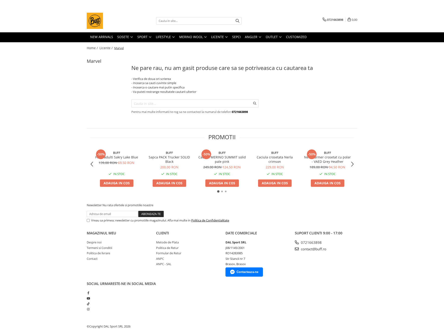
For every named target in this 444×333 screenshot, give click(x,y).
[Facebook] (88, 293)
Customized (296, 37)
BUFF (116, 153)
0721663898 (311, 242)
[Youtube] (88, 298)
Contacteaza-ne (247, 272)
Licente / (106, 48)
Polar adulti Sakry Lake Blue (116, 157)
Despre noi (94, 242)
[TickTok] (88, 304)
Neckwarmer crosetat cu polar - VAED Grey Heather (327, 159)
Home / (93, 48)
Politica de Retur (167, 248)
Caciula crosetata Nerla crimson (275, 159)
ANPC (160, 259)
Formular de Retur (168, 253)
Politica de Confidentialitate (210, 220)
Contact (92, 259)
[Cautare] (237, 21)
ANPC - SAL (163, 264)
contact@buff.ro (313, 249)
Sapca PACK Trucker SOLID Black (169, 159)
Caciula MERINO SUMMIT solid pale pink (222, 159)
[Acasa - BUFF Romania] (110, 21)
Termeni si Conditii (99, 248)
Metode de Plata (167, 242)
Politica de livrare (98, 253)
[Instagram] (88, 309)
